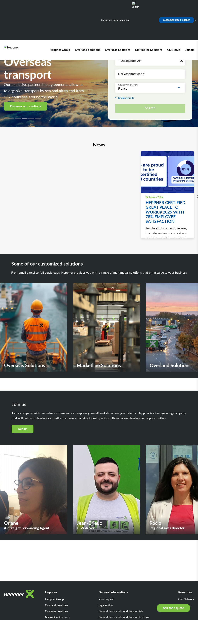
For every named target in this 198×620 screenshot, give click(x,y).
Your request (106, 599)
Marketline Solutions (148, 49)
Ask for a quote (173, 608)
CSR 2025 (173, 49)
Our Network (186, 599)
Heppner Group (60, 49)
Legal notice (106, 605)
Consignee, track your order (115, 20)
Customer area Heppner (176, 20)
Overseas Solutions (117, 49)
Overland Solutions (87, 49)
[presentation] (197, 196)
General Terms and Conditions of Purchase (124, 617)
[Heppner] (21, 50)
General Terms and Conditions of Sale (121, 611)
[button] (11, 119)
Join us (189, 49)
